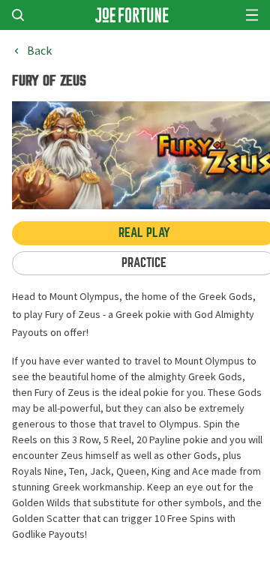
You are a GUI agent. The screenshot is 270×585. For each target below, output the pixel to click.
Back (39, 51)
